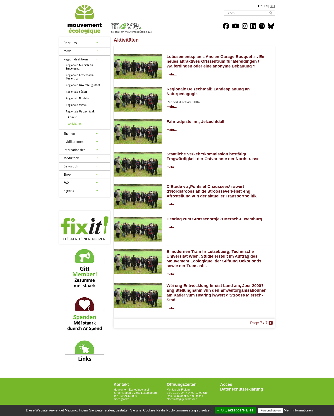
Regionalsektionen (77, 59)
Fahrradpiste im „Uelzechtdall (195, 121)
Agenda (69, 191)
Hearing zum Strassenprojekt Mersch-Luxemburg (214, 219)
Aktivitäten (75, 123)
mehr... (172, 74)
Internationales (74, 150)
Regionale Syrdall (76, 105)
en (266, 6)
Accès (226, 384)
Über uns (70, 43)
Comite (72, 117)
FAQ (66, 182)
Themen (69, 133)
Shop (67, 174)
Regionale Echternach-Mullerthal (80, 76)
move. (68, 51)
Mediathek (71, 158)
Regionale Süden (76, 91)
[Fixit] (84, 227)
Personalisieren (270, 410)
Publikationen (74, 142)
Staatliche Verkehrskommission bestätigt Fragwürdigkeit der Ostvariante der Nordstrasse (213, 156)
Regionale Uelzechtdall (80, 111)
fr (260, 6)
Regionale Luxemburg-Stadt (83, 85)
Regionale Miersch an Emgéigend (79, 66)
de (272, 6)
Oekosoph (71, 166)
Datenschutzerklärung (241, 389)
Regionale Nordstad (78, 98)
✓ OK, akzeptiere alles (235, 410)
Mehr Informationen (298, 410)
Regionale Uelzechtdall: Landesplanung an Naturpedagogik (208, 91)
